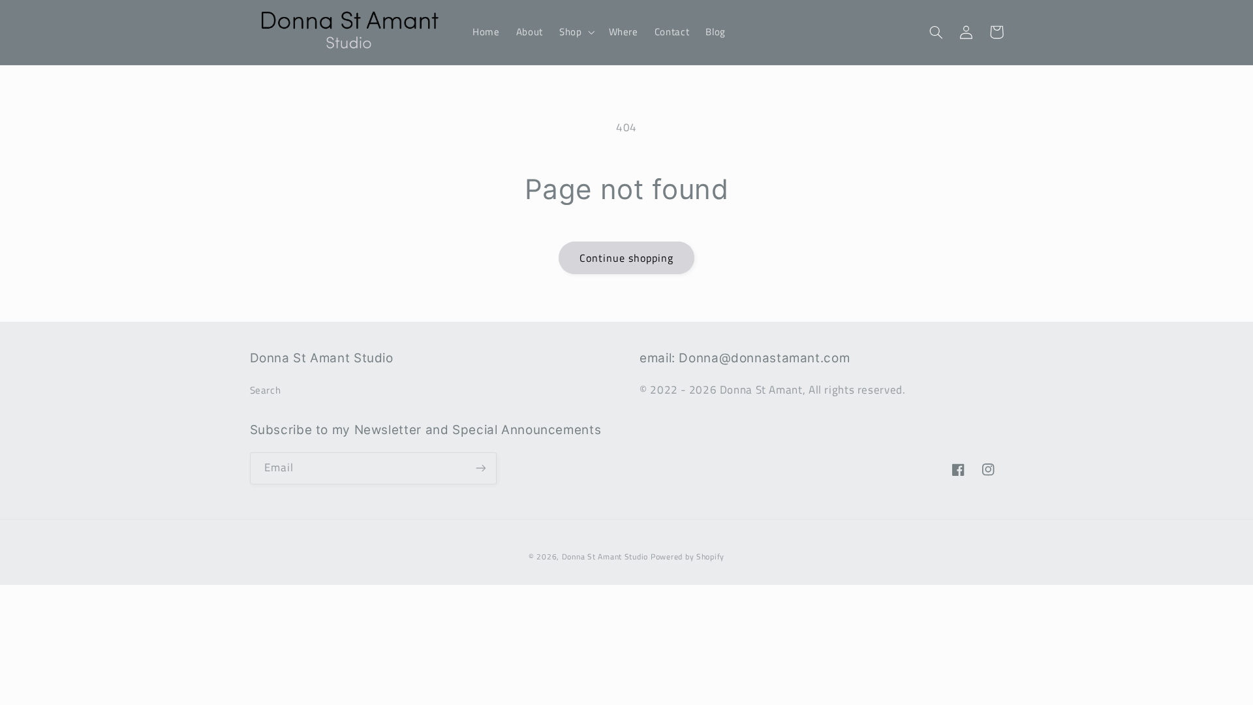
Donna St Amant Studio (605, 556)
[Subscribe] (480, 468)
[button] (575, 32)
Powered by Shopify (687, 556)
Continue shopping (627, 258)
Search (265, 390)
